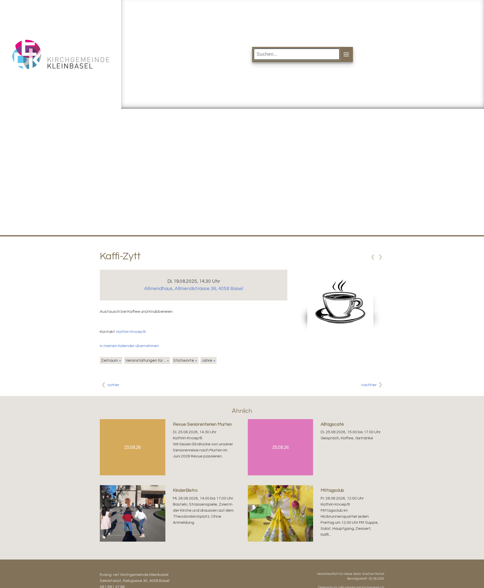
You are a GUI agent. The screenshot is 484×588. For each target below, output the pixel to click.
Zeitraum (109, 360)
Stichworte (183, 360)
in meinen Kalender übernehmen (129, 346)
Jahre (207, 360)
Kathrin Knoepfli (131, 332)
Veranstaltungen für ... (146, 360)
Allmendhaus (193, 288)
